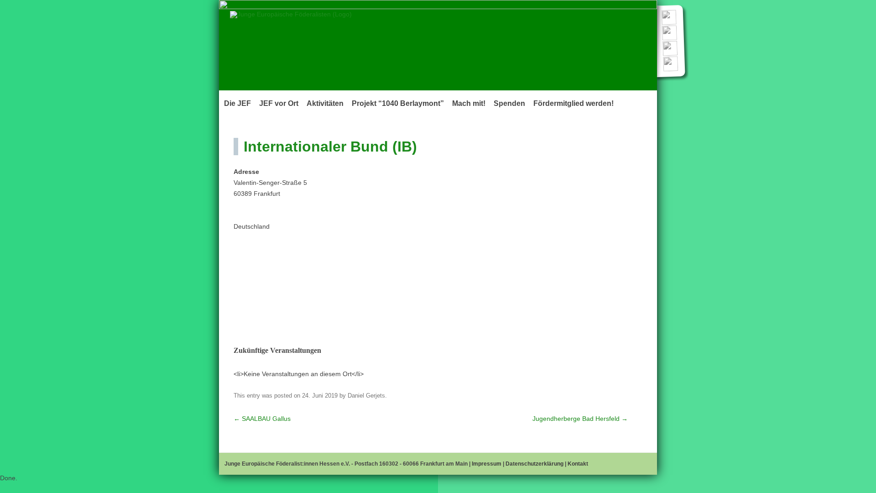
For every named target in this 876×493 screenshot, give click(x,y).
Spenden (509, 103)
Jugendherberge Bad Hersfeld (580, 418)
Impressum (486, 464)
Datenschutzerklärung (534, 464)
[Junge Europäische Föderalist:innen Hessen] (291, 14)
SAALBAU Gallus (262, 418)
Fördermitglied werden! (573, 103)
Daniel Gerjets (366, 395)
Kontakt (578, 464)
